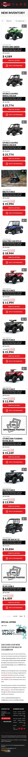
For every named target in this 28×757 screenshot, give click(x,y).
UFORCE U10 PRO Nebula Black (10, 95)
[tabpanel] (19, 718)
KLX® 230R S (8, 586)
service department (6, 677)
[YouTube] (24, 729)
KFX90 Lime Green (11, 47)
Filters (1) (8, 21)
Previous (8, 616)
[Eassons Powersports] (5, 4)
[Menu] (25, 4)
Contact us (7, 689)
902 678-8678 (7, 721)
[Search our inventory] (13, 4)
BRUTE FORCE (9, 192)
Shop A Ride (10, 748)
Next (21, 616)
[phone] (17, 4)
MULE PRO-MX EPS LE (12, 241)
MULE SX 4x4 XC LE (11, 539)
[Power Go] (14, 751)
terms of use (8, 741)
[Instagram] (22, 729)
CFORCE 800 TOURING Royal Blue (12, 440)
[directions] (20, 4)
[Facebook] (19, 729)
